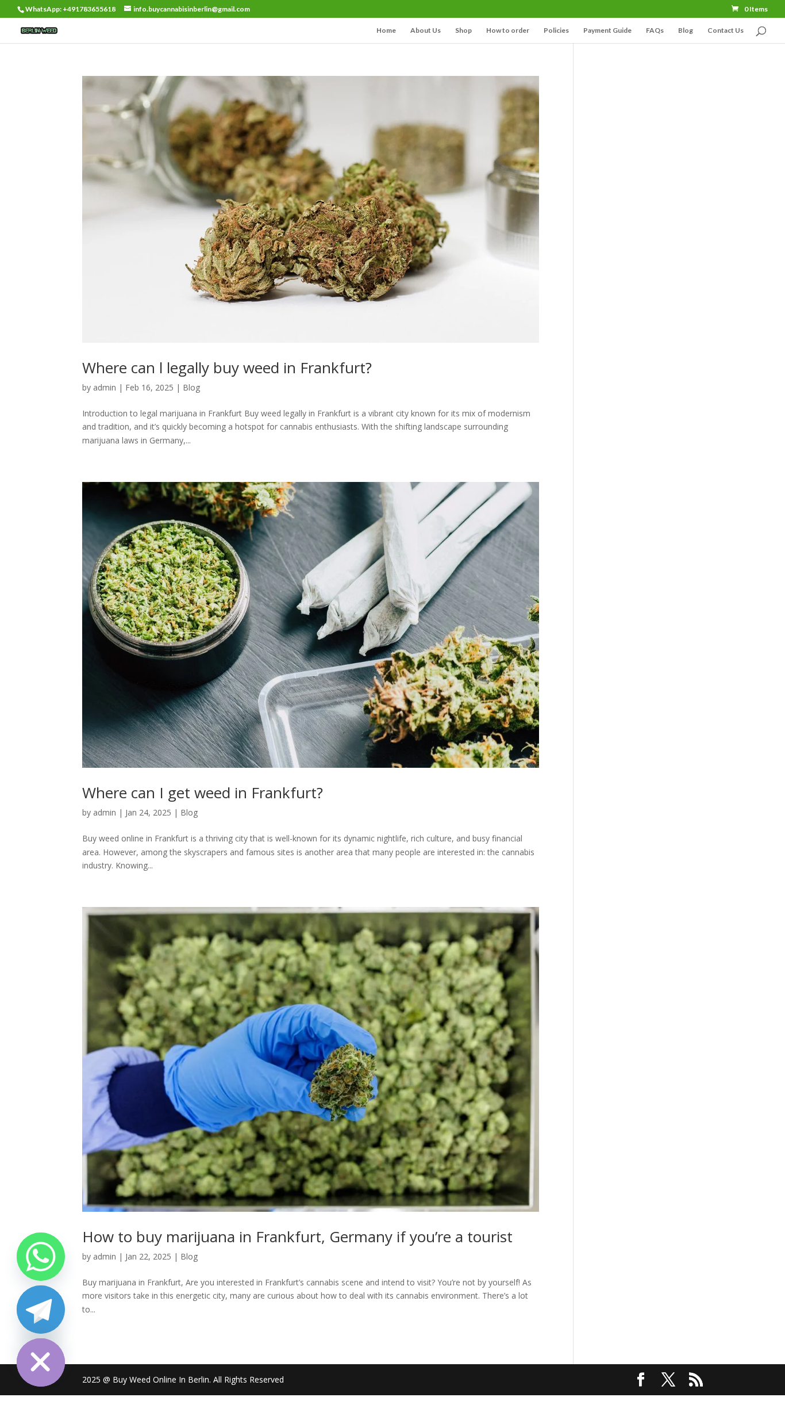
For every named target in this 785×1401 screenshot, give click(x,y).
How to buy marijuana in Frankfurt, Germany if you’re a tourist (297, 1236)
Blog (685, 30)
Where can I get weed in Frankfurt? (202, 792)
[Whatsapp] (41, 1256)
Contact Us (725, 30)
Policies (556, 30)
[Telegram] (41, 1309)
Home (386, 30)
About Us (425, 30)
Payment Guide (607, 30)
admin (104, 387)
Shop (463, 30)
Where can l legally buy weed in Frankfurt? (227, 367)
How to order (507, 30)
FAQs (655, 30)
